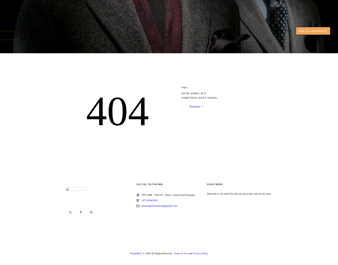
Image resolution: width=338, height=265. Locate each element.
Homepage (194, 106)
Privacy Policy (200, 253)
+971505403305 (149, 200)
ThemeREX (136, 253)
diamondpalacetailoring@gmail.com (159, 206)
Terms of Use (181, 253)
